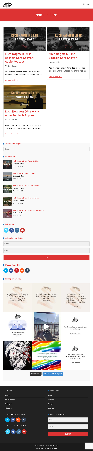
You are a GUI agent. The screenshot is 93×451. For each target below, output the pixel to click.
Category (8, 404)
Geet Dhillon (12, 66)
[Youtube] (22, 230)
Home (7, 395)
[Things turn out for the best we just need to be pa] (46, 355)
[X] (6, 230)
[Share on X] (5, 270)
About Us (8, 408)
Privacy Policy (39, 445)
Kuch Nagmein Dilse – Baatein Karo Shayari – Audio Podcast (20, 57)
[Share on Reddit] (22, 270)
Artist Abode (10, 400)
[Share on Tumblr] (27, 270)
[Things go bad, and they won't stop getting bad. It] (75, 326)
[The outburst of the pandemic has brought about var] (17, 326)
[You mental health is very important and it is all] (75, 297)
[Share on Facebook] (11, 270)
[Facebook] (11, 230)
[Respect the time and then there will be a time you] (46, 297)
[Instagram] (17, 230)
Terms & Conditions (51, 445)
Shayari (51, 404)
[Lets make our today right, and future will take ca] (75, 355)
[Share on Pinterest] (16, 270)
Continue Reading (11, 80)
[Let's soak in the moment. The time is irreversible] (46, 326)
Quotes (51, 400)
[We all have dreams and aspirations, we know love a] (17, 297)
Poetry (51, 395)
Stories (51, 408)
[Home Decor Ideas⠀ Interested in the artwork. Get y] (17, 355)
